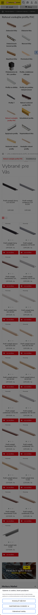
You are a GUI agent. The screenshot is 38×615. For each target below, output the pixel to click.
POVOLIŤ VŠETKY (19, 601)
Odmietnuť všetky (19, 611)
